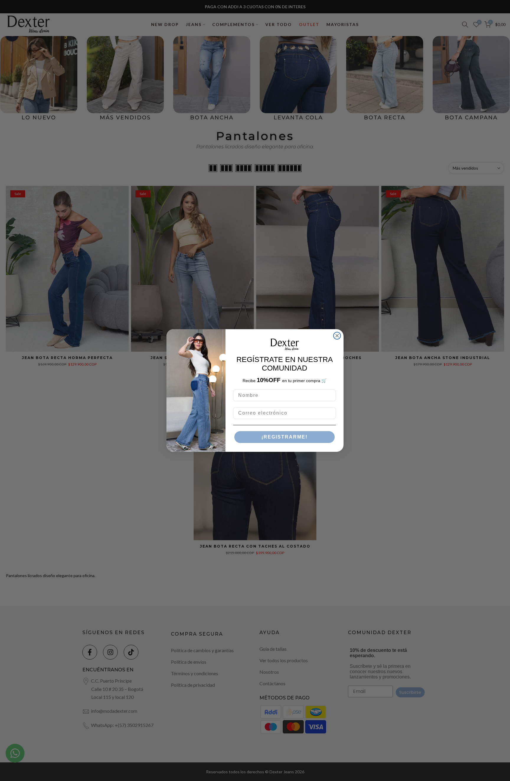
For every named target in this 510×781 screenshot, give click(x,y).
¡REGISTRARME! (284, 436)
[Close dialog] (337, 335)
